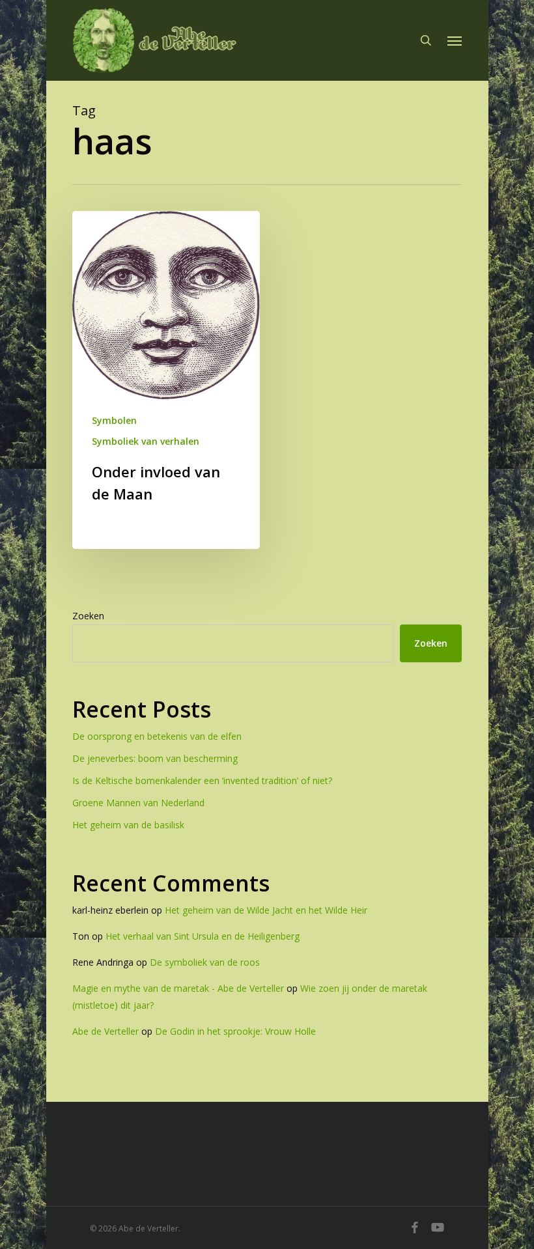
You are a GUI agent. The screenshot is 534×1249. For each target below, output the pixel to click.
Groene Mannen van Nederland (138, 802)
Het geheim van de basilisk (128, 825)
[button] (454, 40)
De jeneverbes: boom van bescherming (155, 758)
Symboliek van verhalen (145, 441)
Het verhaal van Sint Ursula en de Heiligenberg (202, 936)
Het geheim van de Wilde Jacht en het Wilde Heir (266, 910)
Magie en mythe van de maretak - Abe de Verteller (178, 988)
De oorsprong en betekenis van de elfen (157, 736)
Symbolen (114, 420)
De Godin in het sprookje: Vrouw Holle (235, 1031)
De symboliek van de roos (205, 962)
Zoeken (88, 616)
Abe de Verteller (105, 1031)
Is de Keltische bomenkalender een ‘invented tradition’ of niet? (202, 780)
